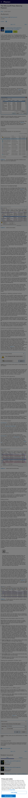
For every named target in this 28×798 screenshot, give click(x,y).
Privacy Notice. (12, 789)
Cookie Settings (14, 792)
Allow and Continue (8, 796)
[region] (14, 786)
